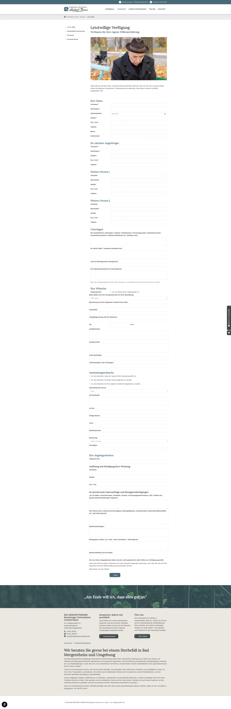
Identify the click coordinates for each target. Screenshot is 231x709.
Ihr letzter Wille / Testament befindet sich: (106, 248)
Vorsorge (121, 9)
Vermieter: (93, 470)
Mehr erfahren (143, 636)
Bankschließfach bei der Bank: (101, 553)
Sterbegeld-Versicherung (76, 31)
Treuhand (70, 35)
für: (90, 324)
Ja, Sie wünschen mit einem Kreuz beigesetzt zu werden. (111, 380)
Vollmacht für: (94, 459)
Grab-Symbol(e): (95, 355)
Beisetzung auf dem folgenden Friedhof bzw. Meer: (108, 302)
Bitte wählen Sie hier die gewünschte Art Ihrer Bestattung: (111, 295)
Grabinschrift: (94, 342)
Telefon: (94, 127)
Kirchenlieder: (94, 395)
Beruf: (93, 131)
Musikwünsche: (95, 430)
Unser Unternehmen (137, 9)
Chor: (91, 423)
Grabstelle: (93, 310)
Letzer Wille (90, 17)
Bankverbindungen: (96, 526)
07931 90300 (163, 2)
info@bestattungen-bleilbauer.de (78, 636)
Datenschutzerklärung (83, 643)
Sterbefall (110, 9)
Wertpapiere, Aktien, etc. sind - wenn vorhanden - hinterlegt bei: (113, 539)
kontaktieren (68, 688)
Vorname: (95, 104)
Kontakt (162, 9)
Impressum (68, 643)
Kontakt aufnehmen (109, 636)
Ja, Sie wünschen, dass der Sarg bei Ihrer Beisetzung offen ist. (113, 376)
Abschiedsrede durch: (97, 388)
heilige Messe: (94, 416)
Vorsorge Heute (72, 39)
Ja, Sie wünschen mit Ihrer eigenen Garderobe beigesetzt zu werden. (116, 384)
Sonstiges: (93, 445)
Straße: (94, 118)
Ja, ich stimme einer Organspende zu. (125, 292)
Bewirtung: (93, 438)
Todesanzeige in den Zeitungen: (101, 362)
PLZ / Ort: (95, 122)
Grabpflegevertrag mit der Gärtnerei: (103, 317)
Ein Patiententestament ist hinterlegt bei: (106, 269)
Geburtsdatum (96, 113)
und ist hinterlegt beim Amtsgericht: (104, 261)
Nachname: (95, 109)
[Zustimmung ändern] (4, 704)
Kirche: (92, 408)
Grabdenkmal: (94, 329)
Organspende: (96, 292)
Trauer (152, 9)
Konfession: (95, 136)
